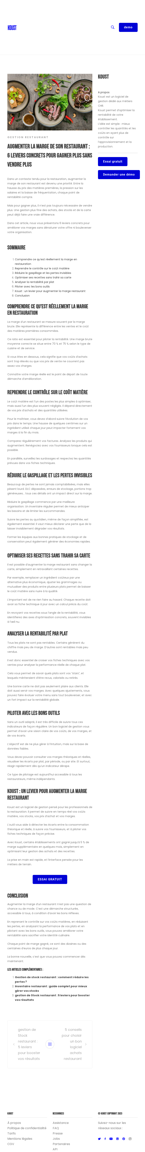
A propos (104, 92)
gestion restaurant (28, 137)
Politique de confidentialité (26, 1128)
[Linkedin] (117, 1139)
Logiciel (24, 41)
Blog (22, 19)
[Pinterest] (123, 1139)
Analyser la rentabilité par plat (34, 282)
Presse (58, 1133)
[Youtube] (111, 1139)
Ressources (27, 26)
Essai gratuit (112, 161)
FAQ (56, 1128)
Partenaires (61, 1144)
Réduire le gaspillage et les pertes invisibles (43, 273)
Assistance (61, 1123)
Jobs (56, 1139)
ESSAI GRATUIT (50, 879)
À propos (14, 1123)
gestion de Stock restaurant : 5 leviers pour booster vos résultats (29, 1044)
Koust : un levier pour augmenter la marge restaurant (50, 291)
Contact (25, 11)
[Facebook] (105, 1139)
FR (20, 4)
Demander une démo (119, 174)
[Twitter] (99, 1139)
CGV (10, 1144)
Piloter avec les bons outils (32, 286)
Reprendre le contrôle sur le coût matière (42, 268)
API (55, 1149)
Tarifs (11, 1133)
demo (128, 27)
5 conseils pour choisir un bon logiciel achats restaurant (72, 1044)
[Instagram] (130, 1139)
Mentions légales (19, 1139)
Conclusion (22, 295)
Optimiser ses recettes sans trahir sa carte (43, 277)
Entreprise (26, 34)
